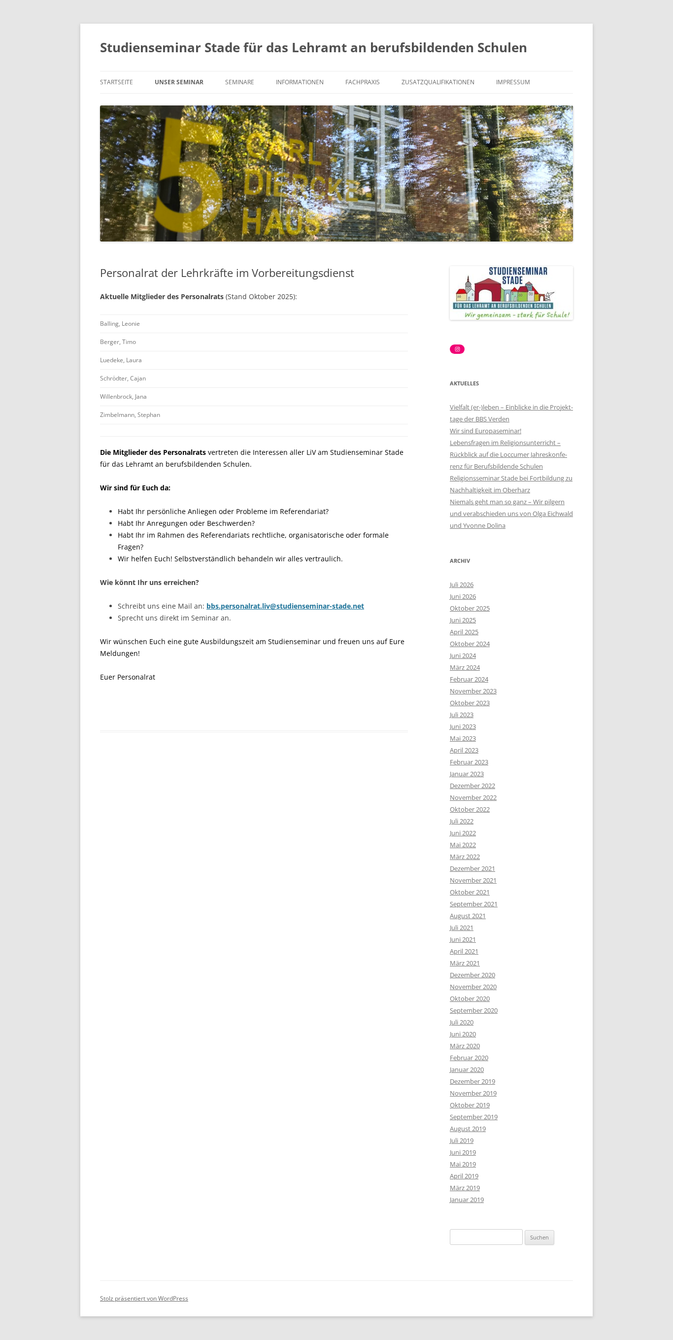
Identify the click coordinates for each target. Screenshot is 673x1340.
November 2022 (473, 797)
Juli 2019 (461, 1140)
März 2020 (465, 1045)
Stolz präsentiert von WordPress (144, 1298)
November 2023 (473, 691)
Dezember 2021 (472, 868)
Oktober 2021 (470, 892)
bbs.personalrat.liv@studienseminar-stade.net (285, 606)
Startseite (116, 82)
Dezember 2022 (472, 785)
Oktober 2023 (470, 702)
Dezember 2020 (472, 974)
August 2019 (468, 1128)
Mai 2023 (463, 738)
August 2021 (468, 915)
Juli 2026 (461, 584)
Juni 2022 (463, 832)
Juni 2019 (463, 1152)
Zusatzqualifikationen (438, 82)
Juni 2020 (463, 1034)
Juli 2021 (461, 927)
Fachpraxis (362, 82)
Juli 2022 (461, 821)
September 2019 (474, 1116)
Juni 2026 (463, 596)
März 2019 (465, 1187)
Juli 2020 (461, 1022)
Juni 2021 (463, 939)
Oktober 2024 (470, 643)
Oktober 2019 (470, 1104)
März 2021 (465, 963)
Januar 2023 (467, 773)
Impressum (513, 82)
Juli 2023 (461, 714)
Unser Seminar (179, 82)
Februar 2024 (469, 679)
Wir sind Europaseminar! (485, 430)
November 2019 (473, 1093)
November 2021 (473, 880)
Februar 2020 (469, 1057)
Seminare (239, 82)
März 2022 (465, 856)
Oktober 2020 (470, 998)
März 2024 (465, 667)
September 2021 (474, 903)
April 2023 (464, 750)
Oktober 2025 (470, 608)
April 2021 (464, 951)
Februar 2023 (469, 761)
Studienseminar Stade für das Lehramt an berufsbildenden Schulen (313, 47)
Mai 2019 (463, 1164)
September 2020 (474, 1010)
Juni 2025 (463, 620)
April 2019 (464, 1175)
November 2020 (473, 986)
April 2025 (464, 631)
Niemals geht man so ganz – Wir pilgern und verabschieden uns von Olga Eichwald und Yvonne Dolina (511, 513)
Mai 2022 (463, 844)
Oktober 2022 (470, 809)
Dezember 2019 (472, 1081)
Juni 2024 (463, 655)
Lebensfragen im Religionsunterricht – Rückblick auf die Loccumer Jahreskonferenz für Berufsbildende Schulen (508, 454)
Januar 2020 (467, 1069)
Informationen (300, 82)
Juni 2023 (463, 726)
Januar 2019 (467, 1199)
